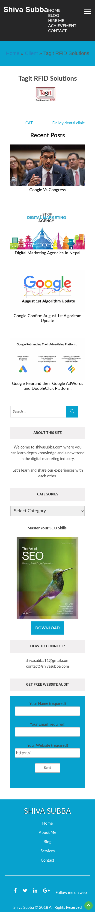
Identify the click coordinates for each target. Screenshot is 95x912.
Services (48, 851)
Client (31, 53)
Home (12, 53)
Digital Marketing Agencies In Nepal (47, 253)
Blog (47, 842)
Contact (57, 31)
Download (47, 628)
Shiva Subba (25, 9)
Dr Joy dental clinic (68, 123)
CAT (29, 123)
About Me (47, 833)
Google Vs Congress (47, 190)
